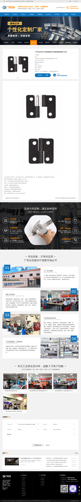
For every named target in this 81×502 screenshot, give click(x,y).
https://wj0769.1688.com (14, 187)
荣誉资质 (42, 479)
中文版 (70, 1)
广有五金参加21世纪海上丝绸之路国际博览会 (15, 411)
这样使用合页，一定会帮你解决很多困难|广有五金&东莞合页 (57, 458)
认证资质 (42, 481)
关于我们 (15, 14)
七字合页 (40, 42)
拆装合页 (33, 42)
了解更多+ (76, 453)
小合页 (13, 42)
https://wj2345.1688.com (16, 189)
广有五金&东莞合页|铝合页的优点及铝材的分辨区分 (56, 460)
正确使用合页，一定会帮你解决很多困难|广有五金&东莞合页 (57, 466)
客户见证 (48, 14)
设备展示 (31, 14)
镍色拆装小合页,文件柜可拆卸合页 (12, 198)
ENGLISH (76, 1)
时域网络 (47, 500)
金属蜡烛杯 (68, 42)
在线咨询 (48, 445)
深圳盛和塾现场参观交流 (11, 390)
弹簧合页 (47, 42)
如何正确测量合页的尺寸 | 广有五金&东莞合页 (31, 458)
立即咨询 (40, 75)
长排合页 (26, 42)
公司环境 (42, 483)
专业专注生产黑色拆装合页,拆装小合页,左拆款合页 (65, 198)
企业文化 (42, 484)
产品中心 (23, 14)
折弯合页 (61, 42)
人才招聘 (65, 14)
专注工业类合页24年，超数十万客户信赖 (40, 366)
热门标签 (76, 500)
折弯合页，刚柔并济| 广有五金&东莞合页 (54, 464)
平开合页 (19, 42)
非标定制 (6, 42)
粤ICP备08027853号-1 (36, 500)
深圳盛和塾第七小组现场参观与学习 (64, 390)
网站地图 (73, 500)
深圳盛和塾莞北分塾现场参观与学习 (39, 390)
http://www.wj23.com (14, 185)
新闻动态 (40, 14)
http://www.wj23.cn (16, 191)
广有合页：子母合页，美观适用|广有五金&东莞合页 (56, 462)
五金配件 (75, 42)
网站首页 (6, 14)
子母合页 (54, 42)
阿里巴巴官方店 (62, 7)
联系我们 (73, 14)
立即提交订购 (37, 445)
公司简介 (42, 477)
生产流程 (57, 14)
